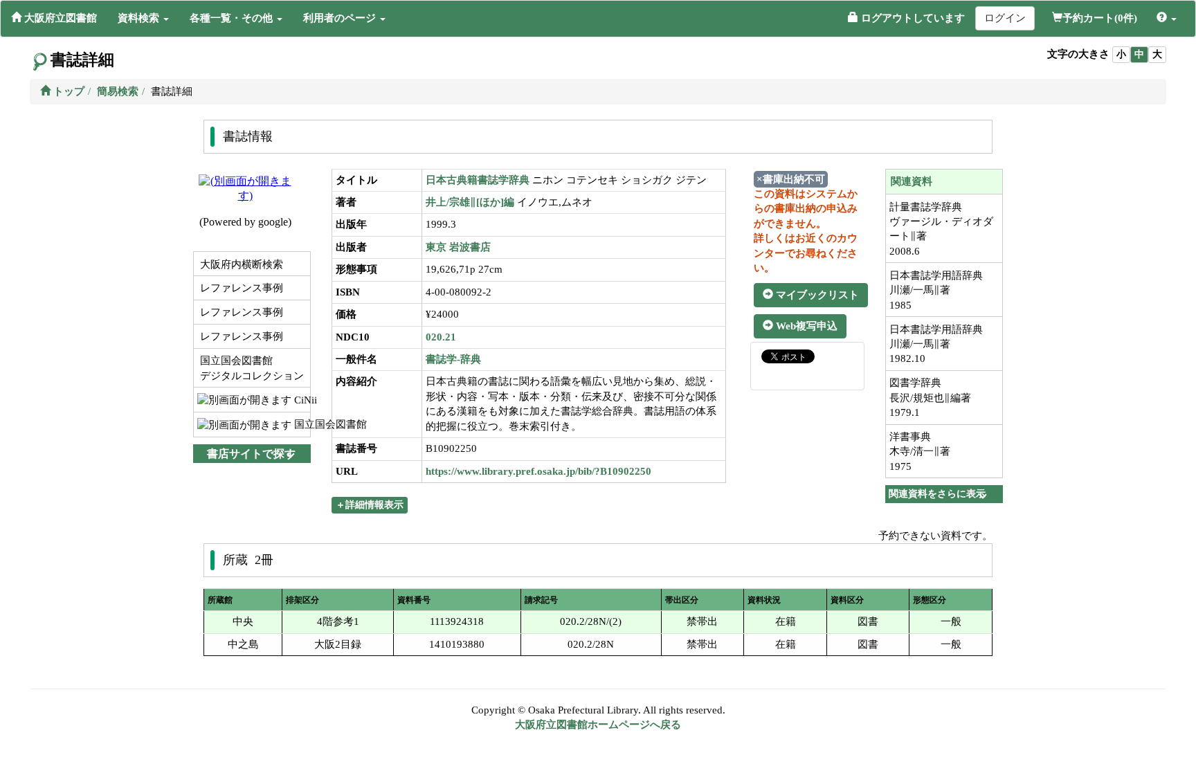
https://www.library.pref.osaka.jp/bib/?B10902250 (538, 471)
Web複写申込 (805, 325)
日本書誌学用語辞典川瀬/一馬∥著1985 (936, 290)
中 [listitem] (1139, 54)
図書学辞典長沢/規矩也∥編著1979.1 (930, 397)
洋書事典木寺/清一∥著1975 (919, 451)
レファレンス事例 (240, 287)
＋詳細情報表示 (370, 505)
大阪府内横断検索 (240, 264)
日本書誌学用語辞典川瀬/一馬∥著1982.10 (936, 344)
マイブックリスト (816, 294)
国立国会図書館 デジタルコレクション (250, 368)
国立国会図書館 (300, 424)
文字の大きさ (1078, 54)
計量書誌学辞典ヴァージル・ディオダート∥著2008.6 (941, 229)
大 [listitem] (1157, 54)
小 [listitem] (1121, 54)
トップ (67, 91)
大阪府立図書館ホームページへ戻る (598, 724)
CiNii (300, 400)
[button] (143, 18)
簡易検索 (117, 91)
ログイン (1005, 18)
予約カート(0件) (1099, 18)
